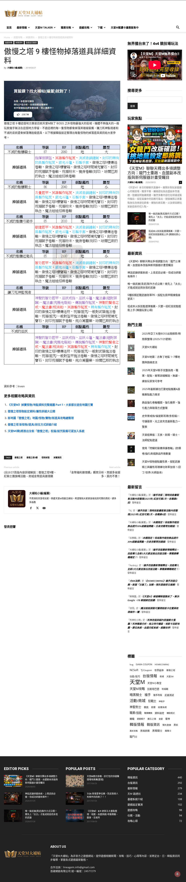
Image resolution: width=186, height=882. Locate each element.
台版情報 (150, 676)
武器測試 (169, 695)
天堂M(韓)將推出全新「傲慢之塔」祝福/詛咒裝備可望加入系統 (46, 431)
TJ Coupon (146, 670)
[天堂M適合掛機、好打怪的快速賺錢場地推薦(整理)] (75, 781)
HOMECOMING (162, 664)
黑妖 (176, 725)
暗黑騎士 (136, 695)
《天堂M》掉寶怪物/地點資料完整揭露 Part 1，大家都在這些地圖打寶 (50, 404)
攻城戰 (165, 689)
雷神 (167, 718)
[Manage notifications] (177, 874)
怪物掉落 (46, 457)
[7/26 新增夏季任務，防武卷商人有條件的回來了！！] (75, 798)
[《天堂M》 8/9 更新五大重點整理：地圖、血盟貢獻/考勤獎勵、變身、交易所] (75, 816)
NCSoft (134, 670)
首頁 (9, 27)
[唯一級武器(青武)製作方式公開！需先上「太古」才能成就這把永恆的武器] (137, 218)
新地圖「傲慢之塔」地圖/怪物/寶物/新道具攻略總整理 (41, 418)
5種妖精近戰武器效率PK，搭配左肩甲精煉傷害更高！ (154, 297)
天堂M (137, 682)
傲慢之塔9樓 (32, 457)
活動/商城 (137, 701)
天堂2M (170, 676)
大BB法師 (135, 580)
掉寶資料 (30, 37)
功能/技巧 (135, 676)
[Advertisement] (115, 13)
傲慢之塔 (19, 457)
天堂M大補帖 (149, 347)
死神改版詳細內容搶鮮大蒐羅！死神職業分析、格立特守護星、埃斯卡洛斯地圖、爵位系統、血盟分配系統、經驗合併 (153, 623)
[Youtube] (45, 508)
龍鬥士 (133, 736)
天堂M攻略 (137, 689)
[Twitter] (39, 508)
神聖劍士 (135, 707)
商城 (162, 676)
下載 (100, 27)
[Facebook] (32, 508)
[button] (177, 28)
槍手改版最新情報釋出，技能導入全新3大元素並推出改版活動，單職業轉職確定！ (153, 553)
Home (7, 37)
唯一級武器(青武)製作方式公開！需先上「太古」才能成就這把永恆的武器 (165, 217)
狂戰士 (152, 701)
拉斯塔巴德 (153, 689)
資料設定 (159, 713)
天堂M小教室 (154, 683)
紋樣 (153, 707)
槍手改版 (157, 695)
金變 (161, 718)
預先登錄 (166, 724)
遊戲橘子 (141, 718)
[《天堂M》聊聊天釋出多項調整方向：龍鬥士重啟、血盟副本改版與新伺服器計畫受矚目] (155, 144)
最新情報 (22, 27)
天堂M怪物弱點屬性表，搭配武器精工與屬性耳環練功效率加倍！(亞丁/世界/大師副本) (161, 467)
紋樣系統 (162, 707)
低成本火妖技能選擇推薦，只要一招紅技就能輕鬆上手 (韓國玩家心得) (165, 234)
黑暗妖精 (145, 730)
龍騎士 (168, 730)
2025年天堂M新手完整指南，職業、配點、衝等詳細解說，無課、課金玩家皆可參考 (161, 375)
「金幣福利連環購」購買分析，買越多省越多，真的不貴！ (94, 474)
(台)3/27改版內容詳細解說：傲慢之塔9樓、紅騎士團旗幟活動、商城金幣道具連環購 (30, 474)
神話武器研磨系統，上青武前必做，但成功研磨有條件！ (154, 274)
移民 (146, 707)
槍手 (148, 695)
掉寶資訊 (58, 457)
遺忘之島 (151, 718)
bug (131, 664)
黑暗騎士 (157, 730)
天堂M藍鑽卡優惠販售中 (125, 27)
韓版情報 (137, 724)
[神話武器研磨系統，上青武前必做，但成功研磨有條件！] (13, 798)
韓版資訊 (153, 725)
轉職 (132, 718)
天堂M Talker (44, 27)
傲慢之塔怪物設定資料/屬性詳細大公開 (31, 411)
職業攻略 (66, 27)
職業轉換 (148, 713)
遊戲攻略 (84, 27)
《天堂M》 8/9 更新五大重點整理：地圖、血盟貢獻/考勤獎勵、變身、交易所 (102, 814)
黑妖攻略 (134, 731)
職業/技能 (136, 713)
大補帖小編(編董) (15, 67)
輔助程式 (171, 713)
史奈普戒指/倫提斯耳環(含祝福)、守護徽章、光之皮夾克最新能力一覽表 (161, 421)
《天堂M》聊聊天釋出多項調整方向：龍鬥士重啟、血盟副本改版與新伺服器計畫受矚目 (154, 173)
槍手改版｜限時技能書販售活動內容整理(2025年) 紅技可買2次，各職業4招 (153, 498)
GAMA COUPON (144, 664)
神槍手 (162, 701)
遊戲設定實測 (31, 42)
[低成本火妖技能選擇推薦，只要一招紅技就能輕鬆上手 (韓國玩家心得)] (137, 236)
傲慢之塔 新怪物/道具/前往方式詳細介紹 (32, 424)
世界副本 (159, 670)
